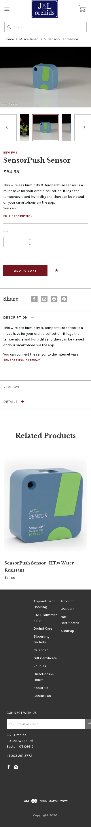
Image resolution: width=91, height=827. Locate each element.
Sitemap (67, 631)
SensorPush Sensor (63, 39)
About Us (41, 688)
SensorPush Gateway (21, 360)
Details (11, 401)
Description (16, 317)
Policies (40, 666)
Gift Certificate (45, 658)
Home (9, 39)
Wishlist (67, 609)
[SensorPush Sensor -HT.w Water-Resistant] (45, 504)
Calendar (41, 650)
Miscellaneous (30, 39)
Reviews (10, 152)
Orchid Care (43, 628)
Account (67, 601)
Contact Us (42, 696)
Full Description (18, 216)
